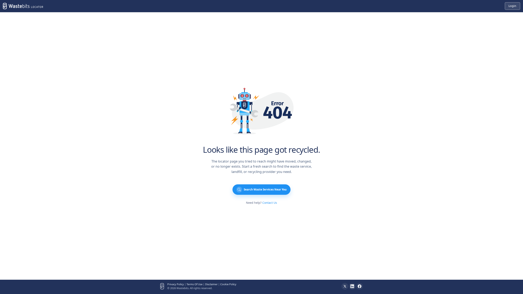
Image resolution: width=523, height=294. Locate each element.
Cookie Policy (228, 284)
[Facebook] (359, 286)
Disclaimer (211, 284)
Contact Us (269, 203)
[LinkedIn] (352, 286)
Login (512, 6)
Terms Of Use (194, 284)
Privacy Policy (175, 284)
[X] (345, 286)
